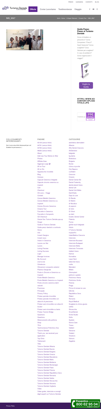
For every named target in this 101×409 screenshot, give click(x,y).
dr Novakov (73, 203)
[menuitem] (71, 2)
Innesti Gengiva (43, 235)
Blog (39, 174)
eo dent (71, 214)
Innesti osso (41, 238)
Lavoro (39, 246)
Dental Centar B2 (75, 179)
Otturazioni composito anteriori (48, 267)
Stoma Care (73, 322)
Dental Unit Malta (75, 190)
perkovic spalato (75, 275)
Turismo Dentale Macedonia (47, 357)
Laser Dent (73, 259)
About (39, 153)
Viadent (71, 333)
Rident (71, 296)
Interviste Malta (74, 246)
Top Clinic (40, 338)
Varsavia (72, 330)
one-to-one (41, 261)
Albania (71, 145)
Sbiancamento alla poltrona (47, 320)
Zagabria (72, 341)
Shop (39, 322)
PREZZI (70, 2)
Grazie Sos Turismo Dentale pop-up (50, 219)
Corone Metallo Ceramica (46, 198)
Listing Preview (42, 248)
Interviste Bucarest (75, 240)
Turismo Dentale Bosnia (45, 349)
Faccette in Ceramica (45, 211)
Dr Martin (72, 201)
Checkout (40, 190)
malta (71, 264)
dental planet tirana (75, 185)
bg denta (72, 156)
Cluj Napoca (73, 169)
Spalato (71, 320)
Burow (71, 164)
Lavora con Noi (42, 243)
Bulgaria (72, 161)
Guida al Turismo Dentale (46, 224)
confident (72, 171)
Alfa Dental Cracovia (76, 148)
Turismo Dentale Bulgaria (46, 351)
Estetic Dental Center (76, 216)
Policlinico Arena (75, 277)
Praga (71, 285)
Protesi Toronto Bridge (45, 312)
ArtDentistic (73, 150)
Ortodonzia (41, 264)
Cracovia (72, 174)
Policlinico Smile (75, 280)
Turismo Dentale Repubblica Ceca (49, 373)
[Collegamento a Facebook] (90, 9)
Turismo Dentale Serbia (45, 378)
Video (39, 388)
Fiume (71, 222)
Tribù (39, 344)
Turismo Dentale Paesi (45, 367)
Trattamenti (41, 341)
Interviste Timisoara (76, 248)
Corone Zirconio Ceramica (46, 206)
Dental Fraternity (75, 182)
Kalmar (71, 253)
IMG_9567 (10, 18)
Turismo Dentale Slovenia (46, 383)
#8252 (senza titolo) (44, 150)
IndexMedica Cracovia (77, 235)
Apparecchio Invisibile (45, 171)
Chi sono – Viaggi (43, 193)
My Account (41, 259)
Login (39, 253)
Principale (40, 291)
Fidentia (72, 219)
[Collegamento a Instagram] (97, 9)
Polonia (71, 283)
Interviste (72, 238)
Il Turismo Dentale (75, 230)
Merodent (72, 267)
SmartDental (73, 312)
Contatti (40, 195)
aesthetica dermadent (76, 142)
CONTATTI (89, 2)
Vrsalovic (72, 336)
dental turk (72, 187)
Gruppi (39, 222)
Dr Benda (72, 198)
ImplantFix (72, 232)
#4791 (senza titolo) (44, 145)
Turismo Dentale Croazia (46, 354)
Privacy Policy (42, 293)
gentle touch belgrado (76, 224)
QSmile (71, 291)
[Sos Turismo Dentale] (14, 11)
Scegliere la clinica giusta (78, 304)
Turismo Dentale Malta (45, 359)
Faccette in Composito (45, 214)
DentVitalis (73, 193)
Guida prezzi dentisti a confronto (49, 227)
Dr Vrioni (72, 211)
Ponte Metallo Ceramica (46, 277)
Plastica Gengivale (44, 269)
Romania (72, 298)
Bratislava (72, 158)
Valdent (71, 328)
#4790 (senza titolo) (44, 148)
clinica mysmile (74, 166)
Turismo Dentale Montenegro (47, 365)
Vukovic (72, 338)
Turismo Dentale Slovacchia (47, 381)
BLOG (97, 2)
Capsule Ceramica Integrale (47, 179)
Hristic (71, 227)
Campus (40, 177)
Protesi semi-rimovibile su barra (48, 309)
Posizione (40, 288)
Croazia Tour (41, 209)
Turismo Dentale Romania (46, 375)
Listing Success (43, 251)
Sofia (71, 317)
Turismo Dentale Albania (46, 346)
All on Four (41, 166)
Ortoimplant (73, 272)
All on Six (40, 169)
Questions (41, 314)
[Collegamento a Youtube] (93, 9)
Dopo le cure (73, 195)
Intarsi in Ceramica (44, 240)
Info (38, 232)
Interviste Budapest (76, 243)
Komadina (72, 256)
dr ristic (71, 209)
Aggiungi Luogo (43, 164)
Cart (38, 187)
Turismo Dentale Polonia (46, 370)
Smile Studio (73, 314)
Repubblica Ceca (75, 293)
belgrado (72, 153)
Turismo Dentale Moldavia (46, 362)
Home (39, 230)
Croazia (71, 177)
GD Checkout (42, 216)
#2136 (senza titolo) (44, 142)
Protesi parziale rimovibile (46, 296)
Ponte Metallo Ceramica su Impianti (50, 280)
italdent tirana (73, 251)
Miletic (71, 269)
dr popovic (72, 206)
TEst (39, 325)
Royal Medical (74, 301)
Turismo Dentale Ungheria (46, 386)
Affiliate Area (42, 161)
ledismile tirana (74, 261)
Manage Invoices (43, 256)
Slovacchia (73, 309)
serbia (71, 306)
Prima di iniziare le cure (77, 288)
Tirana (71, 325)
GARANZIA (79, 2)
